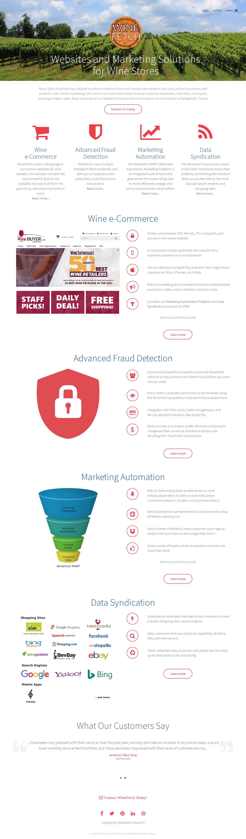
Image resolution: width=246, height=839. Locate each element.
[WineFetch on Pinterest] (122, 813)
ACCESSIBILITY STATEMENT (136, 833)
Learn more (178, 335)
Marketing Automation (150, 153)
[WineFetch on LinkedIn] (133, 813)
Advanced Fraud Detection (95, 153)
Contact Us (188, 98)
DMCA (153, 833)
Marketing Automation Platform (188, 301)
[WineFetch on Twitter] (112, 813)
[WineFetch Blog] (143, 813)
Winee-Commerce (41, 153)
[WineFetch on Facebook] (102, 813)
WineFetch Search (130, 822)
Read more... (41, 198)
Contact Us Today (123, 109)
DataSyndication (205, 153)
